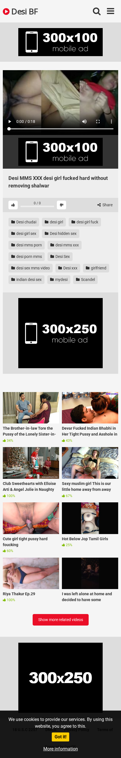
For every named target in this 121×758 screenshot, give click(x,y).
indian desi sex (28, 279)
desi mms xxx (67, 245)
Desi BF (24, 11)
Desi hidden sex (63, 233)
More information (60, 749)
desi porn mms (28, 256)
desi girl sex (25, 233)
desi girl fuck (87, 222)
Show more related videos (60, 619)
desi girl (56, 222)
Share (107, 205)
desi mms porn (28, 245)
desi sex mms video (32, 268)
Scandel (87, 279)
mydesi (61, 279)
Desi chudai (25, 222)
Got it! (60, 736)
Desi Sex (62, 256)
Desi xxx (69, 268)
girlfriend (98, 268)
